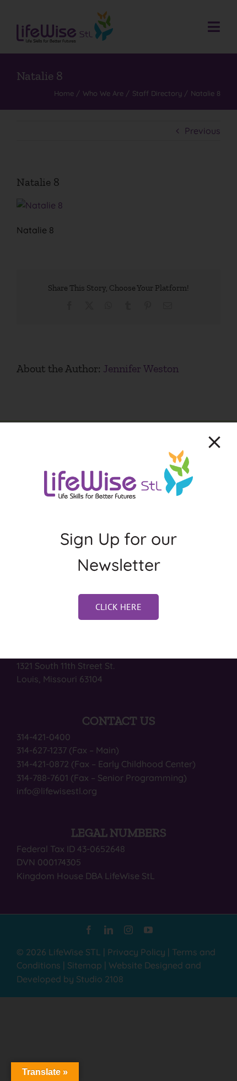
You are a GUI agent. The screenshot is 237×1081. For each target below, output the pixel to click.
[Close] (214, 442)
